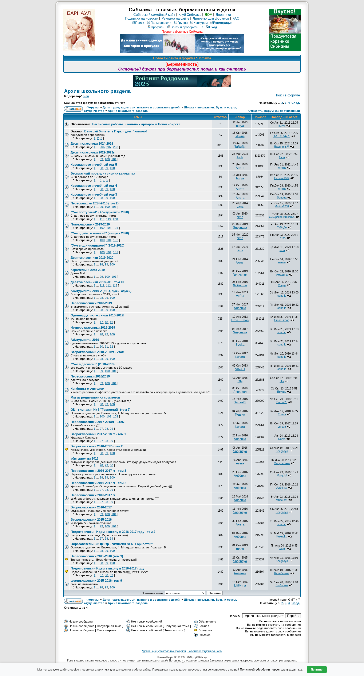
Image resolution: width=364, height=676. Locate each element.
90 (101, 346)
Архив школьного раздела (97, 91)
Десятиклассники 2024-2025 (92, 143)
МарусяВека (282, 463)
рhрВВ (173, 657)
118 (102, 219)
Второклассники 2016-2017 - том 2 (97, 446)
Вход (213, 27)
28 (101, 465)
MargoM (282, 475)
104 (115, 227)
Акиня (240, 262)
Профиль (157, 27)
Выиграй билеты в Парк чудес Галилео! (115, 131)
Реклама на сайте (175, 18)
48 (106, 322)
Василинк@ (281, 146)
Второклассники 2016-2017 (91, 507)
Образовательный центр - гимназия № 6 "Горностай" (112, 544)
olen (86, 96)
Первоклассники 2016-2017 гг (93, 495)
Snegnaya (240, 227)
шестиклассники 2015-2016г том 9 (96, 580)
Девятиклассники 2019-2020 (92, 257)
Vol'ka (240, 295)
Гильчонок (240, 274)
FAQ (236, 18)
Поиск (139, 22)
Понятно (317, 669)
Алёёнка (240, 308)
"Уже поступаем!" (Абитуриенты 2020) (100, 212)
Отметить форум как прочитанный (274, 110)
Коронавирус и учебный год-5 (94, 164)
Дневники (223, 14)
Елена (282, 414)
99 (101, 159)
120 (115, 219)
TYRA (281, 238)
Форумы (93, 107)
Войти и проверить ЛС (187, 27)
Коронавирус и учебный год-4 (94, 185)
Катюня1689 (281, 178)
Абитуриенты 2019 (85, 339)
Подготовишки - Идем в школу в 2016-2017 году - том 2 (113, 531)
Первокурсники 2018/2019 (90, 376)
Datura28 (240, 402)
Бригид (281, 391)
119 (108, 219)
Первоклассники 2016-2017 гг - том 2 (98, 483)
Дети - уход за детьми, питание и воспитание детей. (142, 107)
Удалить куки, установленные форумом (164, 651)
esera (240, 463)
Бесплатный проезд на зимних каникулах (103, 173)
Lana (240, 206)
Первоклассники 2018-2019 (91, 303)
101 (113, 159)
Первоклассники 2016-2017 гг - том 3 (98, 470)
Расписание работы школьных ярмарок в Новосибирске (136, 124)
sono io (281, 295)
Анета (240, 167)
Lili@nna (240, 585)
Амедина (282, 274)
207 (108, 147)
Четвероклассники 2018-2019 (93, 327)
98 (101, 168)
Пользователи (160, 22)
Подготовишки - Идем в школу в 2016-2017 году (107, 568)
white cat (281, 499)
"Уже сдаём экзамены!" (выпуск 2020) (100, 233)
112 (108, 285)
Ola (240, 381)
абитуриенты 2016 (84, 458)
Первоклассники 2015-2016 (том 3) (97, 556)
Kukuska (281, 536)
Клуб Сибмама (189, 14)
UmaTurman (240, 320)
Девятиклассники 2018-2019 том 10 (97, 282)
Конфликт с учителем (87, 388)
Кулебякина (281, 573)
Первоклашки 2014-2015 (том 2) (95, 203)
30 (111, 465)
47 (101, 322)
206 (102, 147)
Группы (183, 22)
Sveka (240, 344)
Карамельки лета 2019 (88, 270)
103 (108, 227)
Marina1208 (282, 206)
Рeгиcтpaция (223, 22)
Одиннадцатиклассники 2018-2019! (97, 315)
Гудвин (240, 414)
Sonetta (281, 197)
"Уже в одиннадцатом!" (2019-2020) (97, 245)
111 (102, 285)
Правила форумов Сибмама (182, 31)
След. (296, 102)
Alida (240, 157)
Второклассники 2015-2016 (91, 519)
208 (115, 147)
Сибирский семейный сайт (154, 14)
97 (101, 428)
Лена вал (240, 391)
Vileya (282, 285)
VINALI (240, 369)
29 (106, 465)
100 (107, 159)
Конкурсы (201, 22)
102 (102, 227)
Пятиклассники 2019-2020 (90, 224)
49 (111, 322)
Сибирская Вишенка (281, 217)
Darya (281, 438)
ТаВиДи (239, 146)
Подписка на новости (141, 18)
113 (114, 285)
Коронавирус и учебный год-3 (94, 194)
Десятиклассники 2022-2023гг (93, 152)
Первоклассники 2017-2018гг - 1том (97, 422)
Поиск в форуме (287, 95)
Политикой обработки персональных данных (271, 669)
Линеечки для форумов (211, 18)
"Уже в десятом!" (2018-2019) (93, 364)
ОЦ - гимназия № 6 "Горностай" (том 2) (100, 409)
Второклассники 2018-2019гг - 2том (97, 352)
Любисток (240, 285)
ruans (240, 549)
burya (240, 126)
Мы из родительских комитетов (95, 397)
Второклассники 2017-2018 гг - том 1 (98, 434)
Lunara (240, 357)
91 (106, 346)
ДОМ (208, 14)
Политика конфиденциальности (204, 651)
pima (240, 217)
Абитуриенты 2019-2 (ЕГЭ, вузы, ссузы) (101, 291)
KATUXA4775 (281, 136)
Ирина (240, 136)
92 (111, 346)
